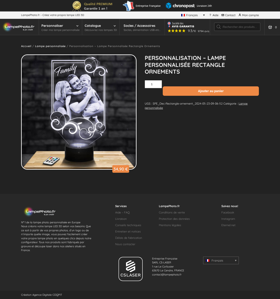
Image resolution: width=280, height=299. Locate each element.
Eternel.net (228, 225)
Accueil (26, 46)
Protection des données (174, 219)
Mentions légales (170, 225)
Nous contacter (125, 244)
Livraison (121, 219)
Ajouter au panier (211, 91)
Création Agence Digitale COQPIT (41, 294)
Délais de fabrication (128, 238)
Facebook (227, 212)
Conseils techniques (128, 225)
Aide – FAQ (122, 212)
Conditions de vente (172, 212)
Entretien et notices (128, 231)
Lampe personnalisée (50, 46)
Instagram (228, 219)
